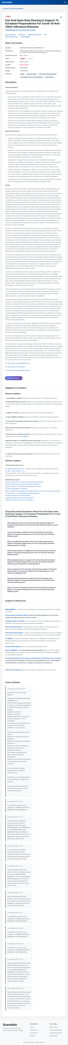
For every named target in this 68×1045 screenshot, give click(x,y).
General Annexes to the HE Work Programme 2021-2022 (23, 486)
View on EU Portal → (13, 378)
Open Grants (53, 1027)
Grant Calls (33, 1030)
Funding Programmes (56, 1033)
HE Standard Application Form (14, 469)
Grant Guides (53, 1036)
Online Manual (24, 436)
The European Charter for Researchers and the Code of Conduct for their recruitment (33, 658)
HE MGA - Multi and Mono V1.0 (15, 471)
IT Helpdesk (9, 638)
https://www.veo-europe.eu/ (16, 367)
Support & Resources (11, 36)
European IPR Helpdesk (12, 646)
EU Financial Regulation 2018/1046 (16, 488)
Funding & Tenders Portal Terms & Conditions (19, 497)
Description (21, 34)
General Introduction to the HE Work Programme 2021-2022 (24, 482)
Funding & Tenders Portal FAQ (15, 621)
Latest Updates (25, 36)
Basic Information (10, 34)
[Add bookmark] (61, 17)
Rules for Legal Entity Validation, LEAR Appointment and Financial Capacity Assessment (33, 491)
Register (32, 1036)
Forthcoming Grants (56, 1030)
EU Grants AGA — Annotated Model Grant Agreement (22, 493)
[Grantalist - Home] (7, 2)
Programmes (34, 1033)
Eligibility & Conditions (34, 34)
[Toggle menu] (65, 2)
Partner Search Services (13, 670)
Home (32, 1027)
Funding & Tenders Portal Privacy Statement (19, 500)
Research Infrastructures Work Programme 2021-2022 (22, 484)
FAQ (45, 34)
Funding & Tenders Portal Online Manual (17, 495)
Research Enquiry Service (13, 627)
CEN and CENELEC (11, 650)
